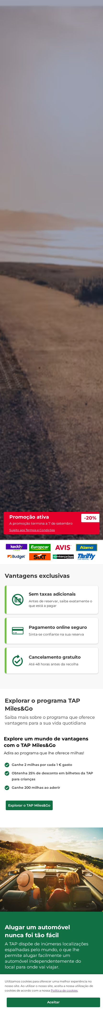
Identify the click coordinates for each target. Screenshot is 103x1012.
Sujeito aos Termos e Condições (32, 530)
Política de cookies (64, 990)
